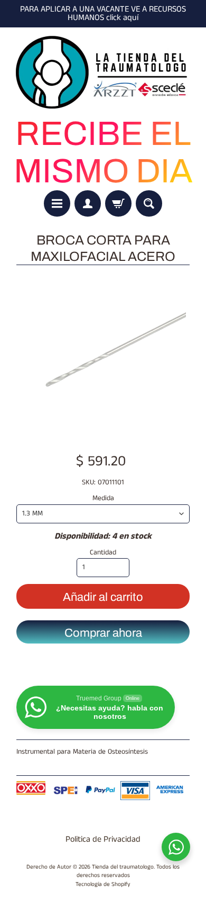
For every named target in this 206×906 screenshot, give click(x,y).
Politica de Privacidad (103, 839)
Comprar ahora (103, 633)
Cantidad (103, 553)
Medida (103, 498)
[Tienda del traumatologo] (103, 73)
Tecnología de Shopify (103, 884)
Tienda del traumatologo (123, 867)
